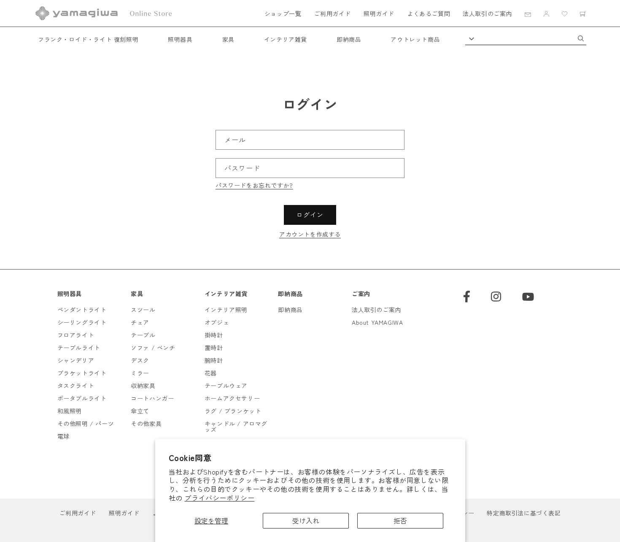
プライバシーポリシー (219, 498)
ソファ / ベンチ (153, 347)
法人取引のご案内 (487, 13)
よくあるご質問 (428, 13)
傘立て (140, 411)
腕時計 (214, 360)
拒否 (400, 520)
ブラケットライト (82, 373)
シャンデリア (75, 360)
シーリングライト (82, 322)
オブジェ (217, 322)
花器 (211, 373)
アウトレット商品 (415, 39)
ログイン (310, 214)
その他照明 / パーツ (85, 423)
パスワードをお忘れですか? (254, 185)
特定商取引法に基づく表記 (524, 513)
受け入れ (305, 520)
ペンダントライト (82, 309)
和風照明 (69, 411)
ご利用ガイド (332, 13)
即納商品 (349, 39)
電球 (63, 436)
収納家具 (143, 385)
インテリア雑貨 (285, 39)
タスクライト (75, 385)
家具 (228, 39)
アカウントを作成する (310, 234)
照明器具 (180, 39)
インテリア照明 (226, 309)
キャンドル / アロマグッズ (236, 426)
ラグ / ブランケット (233, 411)
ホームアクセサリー (232, 398)
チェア (140, 322)
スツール (143, 309)
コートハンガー (152, 398)
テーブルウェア (226, 385)
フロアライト (75, 335)
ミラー (140, 373)
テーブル (143, 335)
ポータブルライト (82, 398)
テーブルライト (78, 347)
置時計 (214, 347)
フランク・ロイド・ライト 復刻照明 (88, 39)
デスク (140, 360)
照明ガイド (379, 13)
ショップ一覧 (283, 13)
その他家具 (146, 423)
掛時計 (214, 335)
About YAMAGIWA (377, 322)
